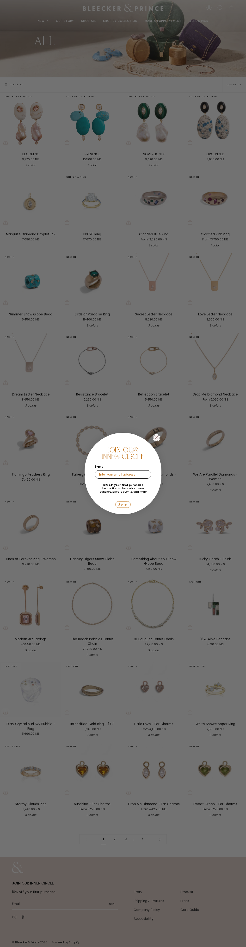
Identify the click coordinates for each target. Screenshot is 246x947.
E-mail (100, 466)
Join (123, 504)
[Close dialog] (156, 438)
